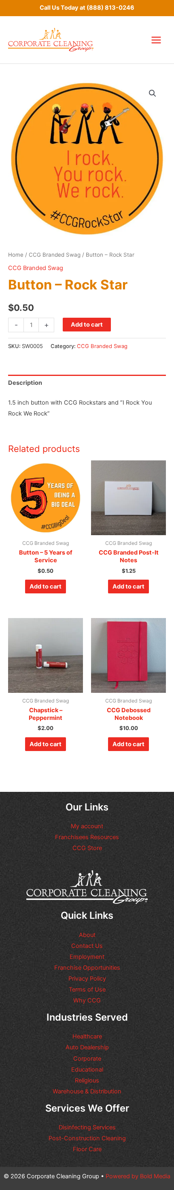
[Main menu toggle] (156, 39)
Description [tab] (25, 382)
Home (15, 254)
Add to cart (87, 324)
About (87, 935)
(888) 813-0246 (110, 7)
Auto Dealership (87, 1047)
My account (87, 826)
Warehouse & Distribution (87, 1091)
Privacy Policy (87, 978)
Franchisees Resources (87, 837)
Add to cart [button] (46, 586)
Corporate (87, 1058)
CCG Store (87, 848)
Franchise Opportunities (87, 967)
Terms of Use (87, 989)
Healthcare (87, 1036)
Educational (87, 1069)
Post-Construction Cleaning (87, 1138)
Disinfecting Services (87, 1127)
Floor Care (87, 1149)
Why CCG (87, 1000)
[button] (152, 93)
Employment (87, 956)
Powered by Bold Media (138, 1176)
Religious (87, 1080)
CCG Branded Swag (55, 254)
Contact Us (87, 945)
